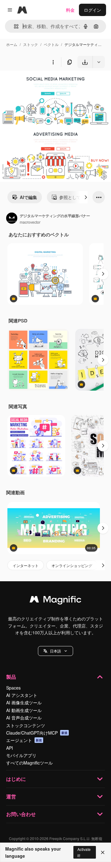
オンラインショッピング (71, 565)
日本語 (55, 650)
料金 (70, 10)
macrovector (30, 222)
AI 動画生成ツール (24, 710)
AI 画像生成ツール (24, 702)
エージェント (24, 740)
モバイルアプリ (21, 755)
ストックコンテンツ (25, 725)
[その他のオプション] (53, 62)
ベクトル (51, 44)
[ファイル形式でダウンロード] (98, 62)
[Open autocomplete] (13, 26)
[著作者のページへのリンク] (11, 219)
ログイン (92, 10)
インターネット (26, 565)
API (9, 748)
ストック (30, 44)
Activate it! (84, 852)
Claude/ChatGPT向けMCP (37, 733)
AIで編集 (28, 197)
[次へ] (85, 197)
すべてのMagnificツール (29, 763)
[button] (55, 651)
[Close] (103, 852)
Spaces (13, 688)
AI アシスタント (21, 695)
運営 (11, 796)
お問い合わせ (21, 814)
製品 (11, 676)
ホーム (11, 44)
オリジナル (42, 82)
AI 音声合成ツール (24, 718)
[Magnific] (55, 600)
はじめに (16, 778)
